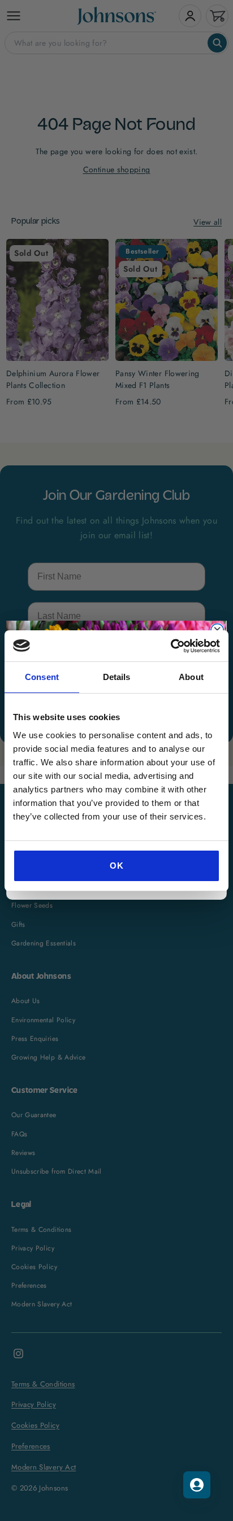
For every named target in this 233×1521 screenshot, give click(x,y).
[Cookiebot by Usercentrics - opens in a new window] (170, 646)
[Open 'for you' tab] (196, 1484)
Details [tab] (117, 677)
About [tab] (191, 677)
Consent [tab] (42, 677)
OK (116, 865)
